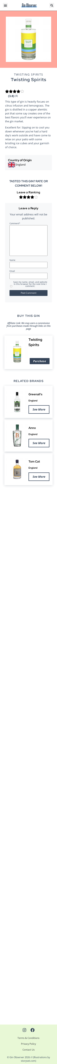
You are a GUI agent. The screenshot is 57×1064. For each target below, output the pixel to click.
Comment (15, 223)
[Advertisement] (28, 518)
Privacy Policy (28, 1043)
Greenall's (35, 394)
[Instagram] (24, 1030)
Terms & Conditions (28, 1038)
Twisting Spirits (28, 74)
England (32, 400)
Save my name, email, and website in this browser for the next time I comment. (30, 284)
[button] (5, 5)
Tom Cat (34, 461)
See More (39, 409)
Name (12, 260)
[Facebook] (32, 1030)
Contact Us (29, 1049)
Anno (32, 428)
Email (12, 271)
